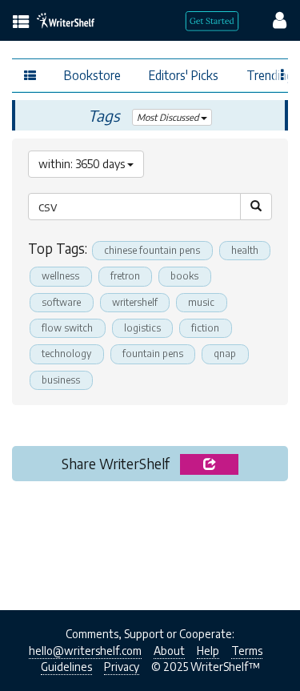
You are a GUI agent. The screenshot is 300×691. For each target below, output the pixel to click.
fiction (205, 328)
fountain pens (152, 354)
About (169, 650)
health (244, 250)
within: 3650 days (82, 164)
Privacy (121, 666)
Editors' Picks (183, 74)
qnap (225, 354)
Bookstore (92, 74)
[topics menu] (21, 22)
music (201, 302)
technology (66, 354)
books (184, 276)
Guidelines (66, 666)
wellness (60, 276)
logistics (142, 328)
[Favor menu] (283, 73)
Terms (246, 650)
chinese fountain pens (152, 250)
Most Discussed (169, 117)
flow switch (67, 328)
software (61, 302)
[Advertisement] (150, 541)
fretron (125, 276)
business (61, 380)
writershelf (135, 302)
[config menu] (272, 19)
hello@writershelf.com (85, 650)
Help (208, 650)
